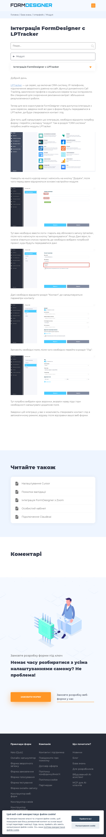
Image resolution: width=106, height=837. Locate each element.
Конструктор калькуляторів (19, 808)
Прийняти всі (85, 819)
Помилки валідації (34, 491)
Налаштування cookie (85, 826)
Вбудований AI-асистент (82, 775)
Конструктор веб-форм (21, 795)
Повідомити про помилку (49, 759)
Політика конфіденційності (49, 773)
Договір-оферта (48, 766)
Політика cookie (48, 779)
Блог (75, 758)
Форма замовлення (22, 771)
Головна (14, 15)
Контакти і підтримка (51, 752)
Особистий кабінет (34, 508)
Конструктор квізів (22, 802)
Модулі (20, 56)
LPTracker (16, 85)
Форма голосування (23, 777)
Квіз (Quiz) (17, 752)
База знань (26, 15)
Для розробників (83, 769)
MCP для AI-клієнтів (80, 784)
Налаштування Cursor (36, 483)
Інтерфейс (38, 15)
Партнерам (45, 785)
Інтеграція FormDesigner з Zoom (43, 500)
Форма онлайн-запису (24, 788)
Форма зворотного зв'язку (22, 764)
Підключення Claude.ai (36, 516)
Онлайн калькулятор (23, 758)
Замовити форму (31, 697)
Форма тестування (22, 782)
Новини (77, 752)
